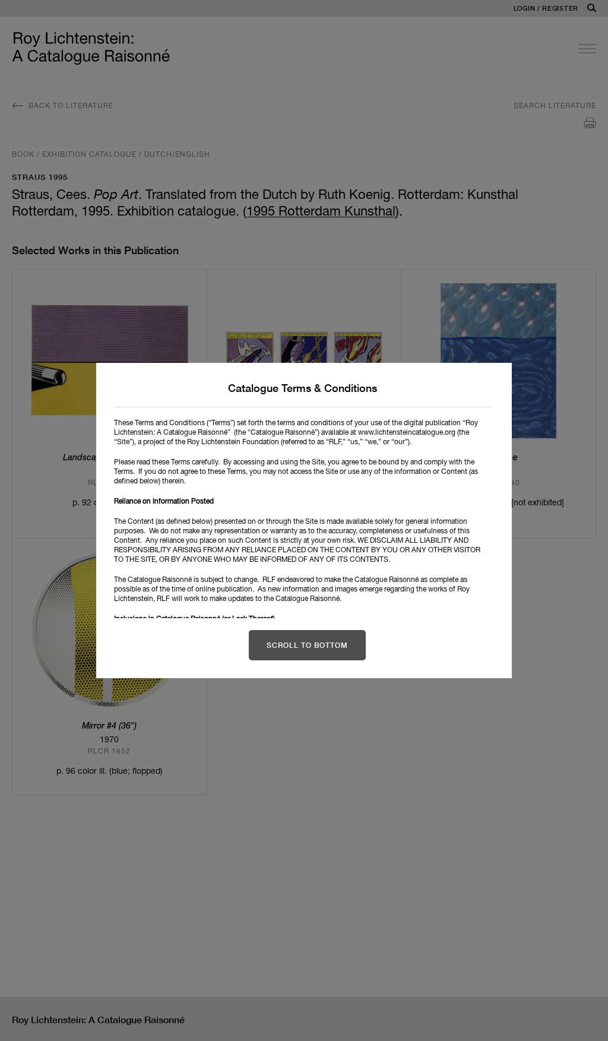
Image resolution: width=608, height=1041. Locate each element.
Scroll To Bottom (307, 645)
